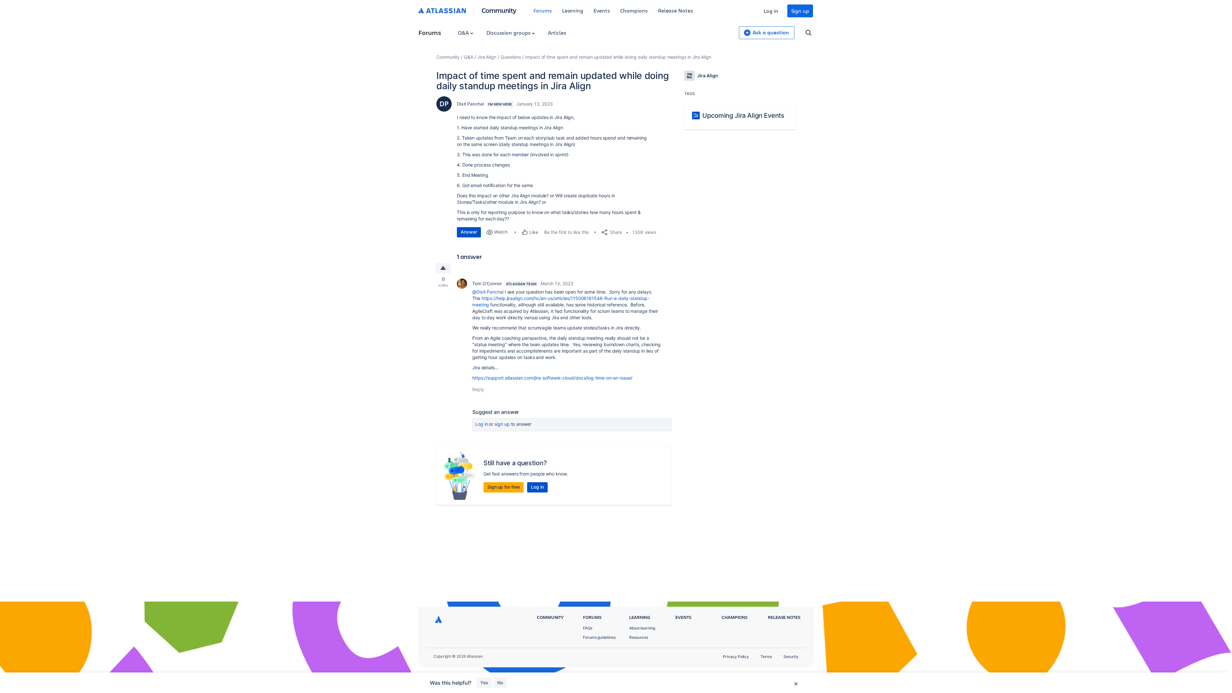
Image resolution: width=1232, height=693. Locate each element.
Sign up (800, 10)
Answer (469, 232)
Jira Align (486, 57)
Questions (511, 57)
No (500, 682)
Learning (572, 10)
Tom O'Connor (487, 283)
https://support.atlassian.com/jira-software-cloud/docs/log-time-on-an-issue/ (552, 378)
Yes (484, 682)
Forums (543, 10)
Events (602, 10)
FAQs (587, 628)
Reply (478, 389)
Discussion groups (509, 32)
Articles (557, 32)
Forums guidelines (599, 637)
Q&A (464, 32)
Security (791, 656)
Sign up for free (503, 487)
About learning (642, 628)
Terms (766, 656)
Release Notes (675, 10)
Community (499, 10)
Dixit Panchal (470, 104)
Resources (638, 637)
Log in (771, 10)
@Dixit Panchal (487, 292)
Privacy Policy (736, 656)
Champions (634, 10)
